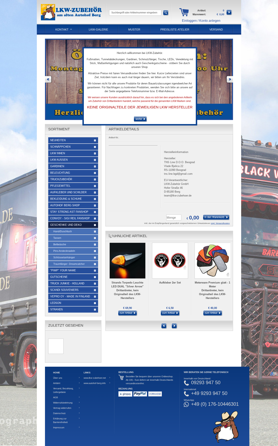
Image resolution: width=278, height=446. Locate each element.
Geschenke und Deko (66, 224)
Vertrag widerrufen (62, 408)
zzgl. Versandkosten (220, 223)
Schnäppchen (60, 146)
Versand (216, 29)
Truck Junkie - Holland (67, 283)
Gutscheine (59, 276)
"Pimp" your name (63, 270)
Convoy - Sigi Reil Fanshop (70, 218)
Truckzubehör (61, 179)
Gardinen (57, 166)
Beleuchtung (60, 172)
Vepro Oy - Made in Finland (70, 296)
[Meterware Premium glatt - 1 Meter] (212, 315)
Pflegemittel (60, 185)
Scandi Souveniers (64, 289)
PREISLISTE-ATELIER (174, 29)
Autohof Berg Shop (65, 205)
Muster (134, 29)
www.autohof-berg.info (95, 383)
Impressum (58, 427)
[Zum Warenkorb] (229, 14)
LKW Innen (57, 153)
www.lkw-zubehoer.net (95, 378)
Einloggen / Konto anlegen (201, 20)
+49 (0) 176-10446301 (215, 404)
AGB (55, 397)
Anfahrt (56, 383)
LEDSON (55, 302)
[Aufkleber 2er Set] (169, 315)
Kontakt (62, 29)
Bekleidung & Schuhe (66, 198)
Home (56, 372)
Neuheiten (58, 140)
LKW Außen (59, 159)
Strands (56, 309)
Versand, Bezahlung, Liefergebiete (63, 390)
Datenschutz (59, 413)
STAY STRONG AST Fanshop (69, 211)
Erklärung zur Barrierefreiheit (60, 420)
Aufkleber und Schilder (68, 192)
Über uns (57, 378)
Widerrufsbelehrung (62, 402)
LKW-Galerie (98, 29)
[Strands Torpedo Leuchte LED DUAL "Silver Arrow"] (127, 315)
